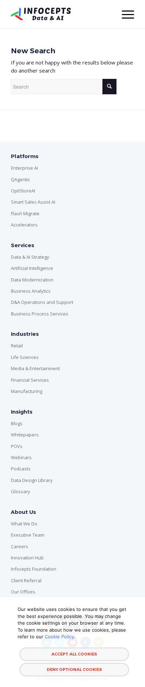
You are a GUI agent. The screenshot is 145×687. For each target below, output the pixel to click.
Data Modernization (32, 280)
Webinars (21, 457)
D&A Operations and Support (42, 302)
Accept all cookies (74, 654)
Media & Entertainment (35, 368)
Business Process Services (39, 314)
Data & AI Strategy (30, 257)
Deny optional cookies (74, 669)
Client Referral (26, 580)
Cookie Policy (59, 636)
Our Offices (23, 592)
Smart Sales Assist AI (33, 202)
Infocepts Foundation (33, 569)
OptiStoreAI (23, 191)
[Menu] (124, 14)
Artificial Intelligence (32, 268)
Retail (17, 345)
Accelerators (24, 225)
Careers (19, 546)
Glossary (20, 491)
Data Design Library (32, 480)
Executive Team (27, 535)
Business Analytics (31, 291)
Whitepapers (25, 434)
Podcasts (21, 468)
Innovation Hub (27, 558)
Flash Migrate (25, 213)
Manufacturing (26, 391)
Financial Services (30, 380)
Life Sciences (25, 357)
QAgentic (20, 179)
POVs (17, 446)
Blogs (17, 423)
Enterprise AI (24, 168)
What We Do (24, 524)
